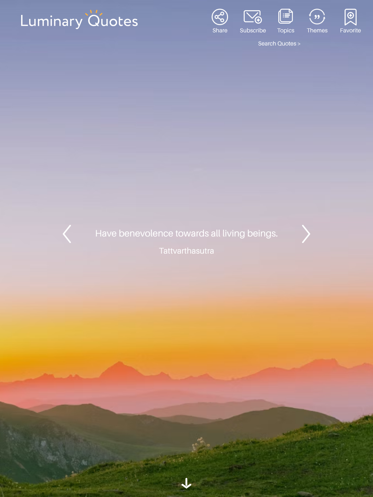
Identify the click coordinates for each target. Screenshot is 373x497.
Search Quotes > (279, 43)
